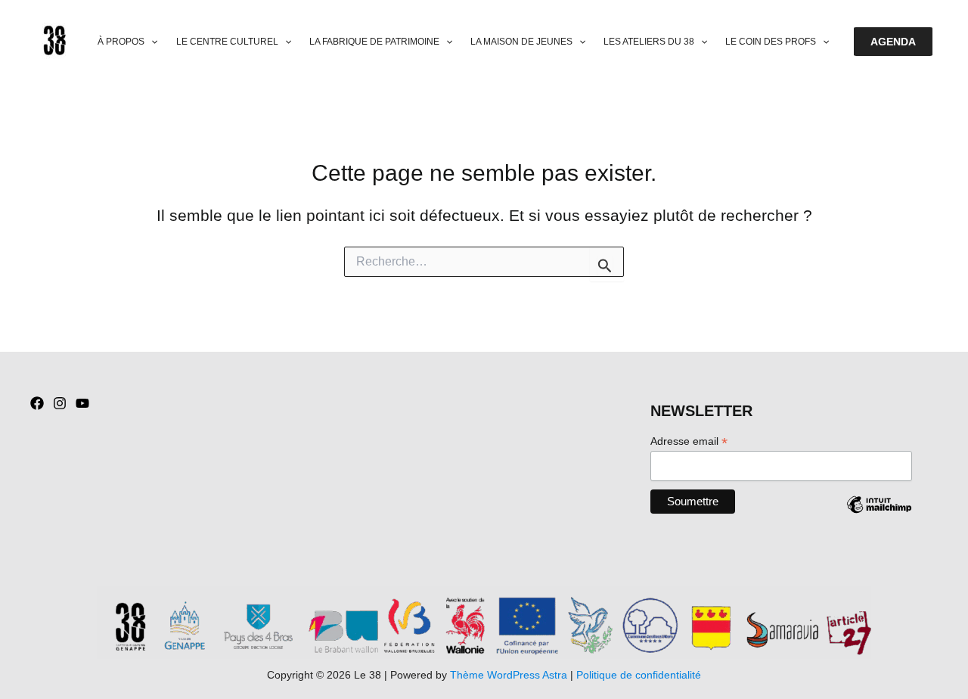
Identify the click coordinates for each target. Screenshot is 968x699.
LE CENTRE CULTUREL (227, 41)
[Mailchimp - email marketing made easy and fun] (878, 516)
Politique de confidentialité (638, 675)
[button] (150, 42)
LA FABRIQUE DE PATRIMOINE (374, 41)
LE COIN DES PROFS (770, 41)
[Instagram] (60, 403)
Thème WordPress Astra (508, 675)
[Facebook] (37, 403)
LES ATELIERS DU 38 (648, 41)
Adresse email (689, 441)
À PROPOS (121, 41)
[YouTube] (82, 403)
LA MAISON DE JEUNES (521, 41)
